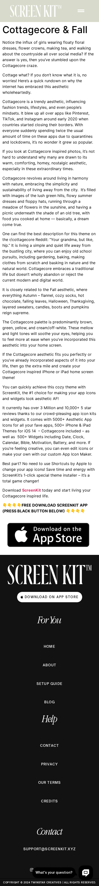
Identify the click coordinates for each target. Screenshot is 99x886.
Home (49, 646)
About (49, 665)
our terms (49, 782)
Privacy (49, 764)
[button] (81, 11)
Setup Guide (49, 684)
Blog (49, 702)
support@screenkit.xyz (49, 849)
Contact (49, 745)
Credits (49, 801)
